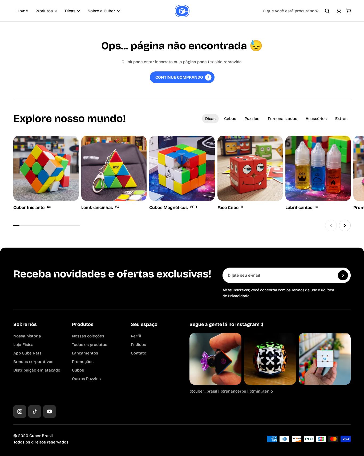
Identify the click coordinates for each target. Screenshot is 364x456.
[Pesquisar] (327, 11)
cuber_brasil (205, 391)
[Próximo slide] (345, 225)
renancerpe (235, 391)
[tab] (210, 118)
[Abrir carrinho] (348, 11)
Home (22, 11)
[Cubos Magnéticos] (182, 173)
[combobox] (296, 11)
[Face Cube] (250, 173)
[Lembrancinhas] (114, 173)
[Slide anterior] (331, 225)
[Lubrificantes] (318, 173)
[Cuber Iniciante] (46, 173)
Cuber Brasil (41, 435)
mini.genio (263, 391)
